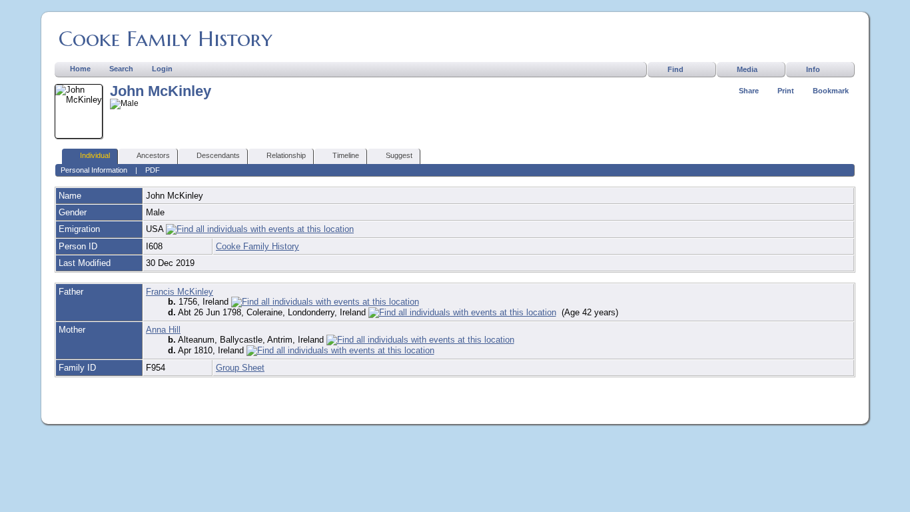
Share (749, 91)
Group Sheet (240, 368)
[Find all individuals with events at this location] (260, 229)
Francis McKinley (179, 292)
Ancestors (153, 155)
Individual (95, 155)
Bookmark (831, 91)
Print (785, 91)
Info (813, 69)
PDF (152, 170)
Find (675, 69)
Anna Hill (163, 330)
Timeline (345, 155)
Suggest (399, 155)
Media (747, 69)
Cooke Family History (165, 38)
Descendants (218, 155)
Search (121, 69)
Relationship (286, 155)
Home (80, 69)
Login (162, 69)
